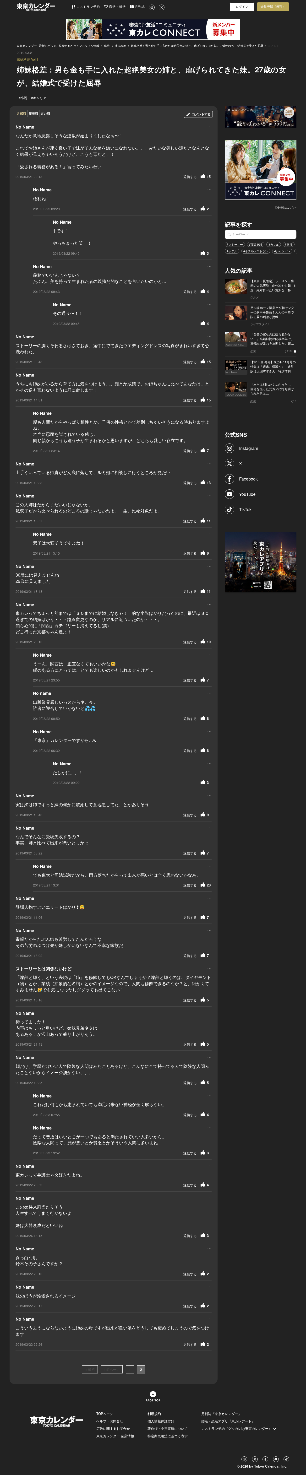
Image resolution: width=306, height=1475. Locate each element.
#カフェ (273, 244)
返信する (190, 176)
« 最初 (90, 1369)
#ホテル (232, 251)
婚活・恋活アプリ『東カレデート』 (228, 1421)
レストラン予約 (87, 7)
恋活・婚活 (117, 7)
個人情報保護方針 (161, 1421)
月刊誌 (139, 7)
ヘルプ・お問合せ (109, 1421)
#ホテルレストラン (255, 251)
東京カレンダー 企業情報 (115, 1435)
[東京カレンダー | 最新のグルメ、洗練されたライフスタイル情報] (44, 7)
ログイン (242, 7)
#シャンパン (282, 251)
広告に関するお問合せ (113, 1428)
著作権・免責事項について (168, 1428)
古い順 (45, 113)
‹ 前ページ (112, 1369)
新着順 (33, 113)
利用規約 (154, 1413)
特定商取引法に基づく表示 (168, 1435)
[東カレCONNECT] (153, 29)
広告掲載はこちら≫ (285, 207)
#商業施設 (255, 244)
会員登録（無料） (273, 6)
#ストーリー (235, 244)
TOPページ (104, 1413)
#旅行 (288, 244)
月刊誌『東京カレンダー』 (221, 1413)
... (209, 126)
